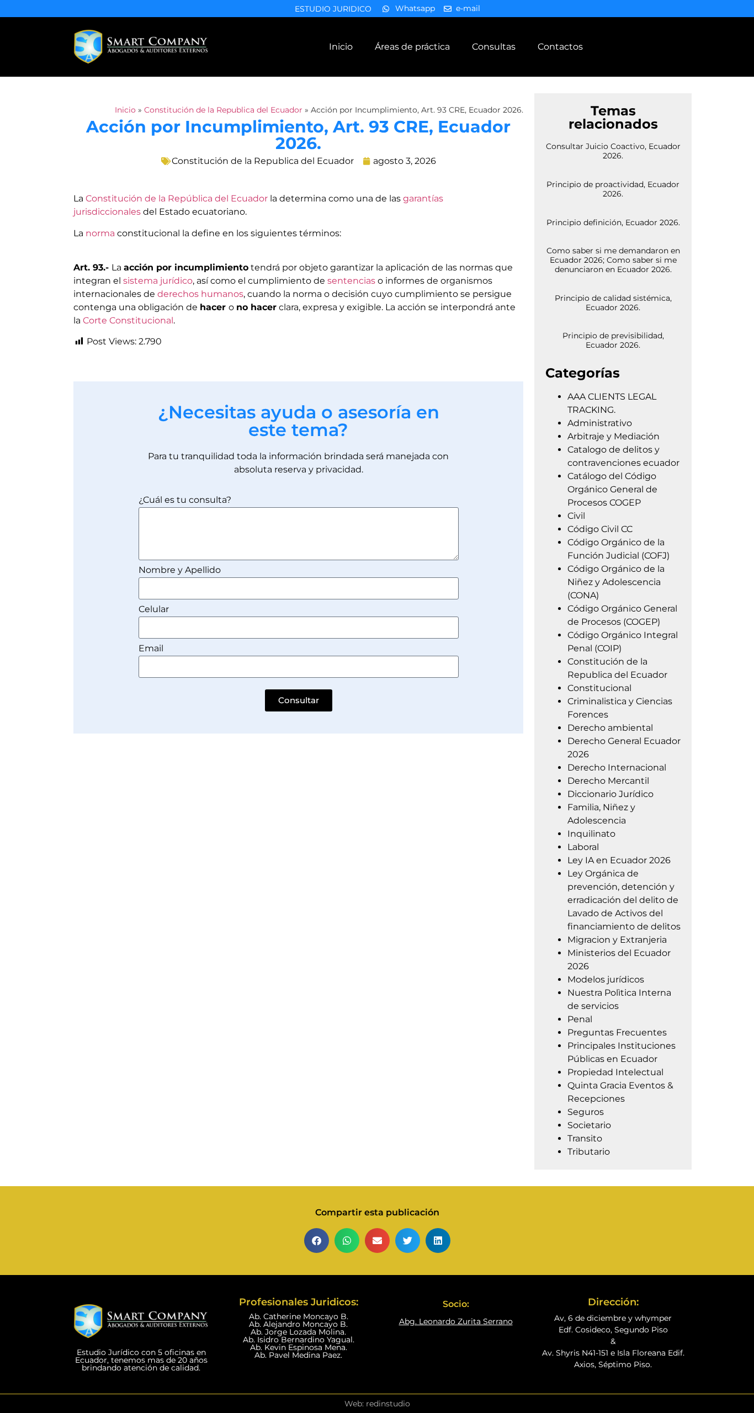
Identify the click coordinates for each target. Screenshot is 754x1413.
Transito (584, 1138)
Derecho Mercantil (608, 780)
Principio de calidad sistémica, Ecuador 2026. (613, 302)
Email (151, 649)
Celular (154, 609)
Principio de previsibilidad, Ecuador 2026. (613, 340)
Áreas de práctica (412, 46)
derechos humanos (200, 294)
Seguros (585, 1112)
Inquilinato (591, 833)
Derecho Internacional (616, 767)
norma (101, 233)
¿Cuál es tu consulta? (185, 500)
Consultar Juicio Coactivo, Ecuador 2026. (613, 151)
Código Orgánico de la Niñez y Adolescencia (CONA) (616, 582)
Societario (589, 1125)
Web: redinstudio (377, 1404)
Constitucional (599, 688)
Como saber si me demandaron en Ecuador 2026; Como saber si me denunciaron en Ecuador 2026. (613, 260)
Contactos (560, 46)
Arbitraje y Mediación (613, 436)
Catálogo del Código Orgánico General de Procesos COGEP (612, 489)
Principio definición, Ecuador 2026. (613, 222)
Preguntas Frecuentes (617, 1032)
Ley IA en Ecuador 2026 (619, 860)
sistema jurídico (158, 280)
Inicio (341, 46)
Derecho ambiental (610, 728)
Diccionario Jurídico (610, 794)
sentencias (351, 280)
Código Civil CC (600, 529)
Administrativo (599, 423)
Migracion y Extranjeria (617, 939)
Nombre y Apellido (180, 570)
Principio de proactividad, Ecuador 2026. (612, 189)
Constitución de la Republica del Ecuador (223, 109)
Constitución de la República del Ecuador (177, 198)
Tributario (588, 1151)
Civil (576, 516)
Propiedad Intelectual (615, 1072)
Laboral (583, 847)
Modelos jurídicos (605, 979)
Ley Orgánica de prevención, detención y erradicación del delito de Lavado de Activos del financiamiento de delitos (624, 900)
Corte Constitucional (128, 320)
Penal (579, 1019)
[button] (316, 1240)
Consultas (494, 46)
